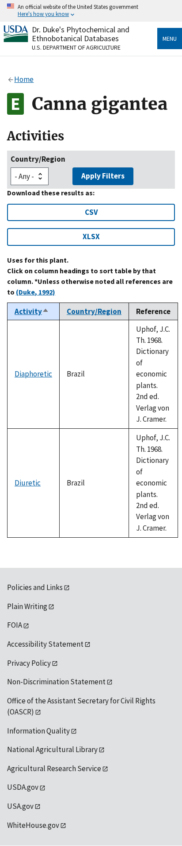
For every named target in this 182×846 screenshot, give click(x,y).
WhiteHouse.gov (33, 825)
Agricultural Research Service (54, 768)
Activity (32, 311)
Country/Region (38, 159)
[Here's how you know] (91, 11)
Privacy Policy (29, 663)
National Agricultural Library (52, 749)
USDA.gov (22, 787)
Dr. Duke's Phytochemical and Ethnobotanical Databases (80, 33)
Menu (170, 39)
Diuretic (28, 483)
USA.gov (20, 806)
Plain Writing (27, 606)
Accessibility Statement (45, 644)
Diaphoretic (33, 374)
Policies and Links (35, 587)
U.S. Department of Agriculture (76, 47)
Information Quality (38, 731)
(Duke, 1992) (35, 291)
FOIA (14, 625)
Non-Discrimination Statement (56, 682)
